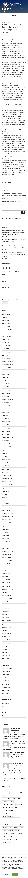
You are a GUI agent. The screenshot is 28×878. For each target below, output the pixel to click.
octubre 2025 (6, 333)
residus (5, 836)
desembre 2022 (6, 437)
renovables (13, 833)
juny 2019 (5, 570)
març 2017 (5, 655)
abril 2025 (5, 349)
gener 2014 (5, 693)
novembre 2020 (6, 516)
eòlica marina (11, 816)
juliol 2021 (5, 491)
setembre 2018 (6, 598)
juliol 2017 (5, 643)
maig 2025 (5, 345)
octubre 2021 (6, 481)
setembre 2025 (6, 336)
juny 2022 (5, 456)
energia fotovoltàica (8, 810)
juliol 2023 (5, 415)
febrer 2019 (5, 583)
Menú (14, 15)
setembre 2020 (6, 523)
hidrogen (5, 822)
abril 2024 (5, 387)
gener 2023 (5, 434)
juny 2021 (4, 494)
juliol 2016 (5, 662)
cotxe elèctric (11, 798)
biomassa (5, 793)
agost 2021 (5, 488)
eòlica (4, 816)
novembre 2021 (6, 478)
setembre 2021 (6, 485)
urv (16, 839)
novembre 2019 (6, 554)
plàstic (21, 827)
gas (21, 819)
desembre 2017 (6, 627)
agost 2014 (5, 671)
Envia (5, 303)
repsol (20, 833)
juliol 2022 (5, 453)
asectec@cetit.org (14, 732)
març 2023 (5, 428)
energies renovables (8, 813)
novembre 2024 (6, 364)
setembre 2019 (6, 560)
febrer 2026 (5, 323)
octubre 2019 (6, 557)
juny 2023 (5, 418)
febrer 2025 (5, 355)
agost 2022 (5, 450)
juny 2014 (5, 677)
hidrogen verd (13, 822)
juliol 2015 (5, 665)
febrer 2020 (5, 545)
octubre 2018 (6, 595)
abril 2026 (5, 320)
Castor (5, 796)
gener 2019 (5, 586)
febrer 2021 (5, 507)
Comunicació (5, 703)
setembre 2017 (6, 636)
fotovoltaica (6, 819)
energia (5, 807)
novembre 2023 (6, 402)
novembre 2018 (6, 592)
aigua (4, 790)
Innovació (4, 716)
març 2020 (5, 542)
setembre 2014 (6, 668)
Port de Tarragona (8, 830)
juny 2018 (5, 608)
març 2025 (5, 352)
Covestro (5, 801)
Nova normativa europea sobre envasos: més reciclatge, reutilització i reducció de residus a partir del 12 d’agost (13, 232)
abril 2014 (5, 684)
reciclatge (6, 833)
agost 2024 (5, 374)
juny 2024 (5, 380)
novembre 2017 (6, 630)
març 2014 (5, 687)
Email (4, 281)
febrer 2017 (5, 659)
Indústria (8, 182)
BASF (9, 790)
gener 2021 (5, 510)
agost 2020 (5, 526)
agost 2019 (5, 564)
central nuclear (12, 796)
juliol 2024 (5, 377)
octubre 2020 (6, 519)
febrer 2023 (5, 431)
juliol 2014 (5, 674)
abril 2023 (5, 425)
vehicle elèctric (7, 842)
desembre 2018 (6, 589)
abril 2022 (5, 462)
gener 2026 (5, 327)
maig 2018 (5, 611)
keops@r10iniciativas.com (16, 754)
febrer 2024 (5, 393)
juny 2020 (5, 532)
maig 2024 (5, 383)
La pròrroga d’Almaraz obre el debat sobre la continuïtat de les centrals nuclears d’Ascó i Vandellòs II (14, 224)
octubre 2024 (6, 368)
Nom (4, 274)
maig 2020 (5, 535)
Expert (6, 9)
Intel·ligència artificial (8, 825)
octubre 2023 (6, 406)
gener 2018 (5, 624)
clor (19, 796)
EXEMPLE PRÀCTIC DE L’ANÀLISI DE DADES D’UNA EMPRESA (14, 758)
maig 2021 (5, 497)
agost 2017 (5, 640)
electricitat (19, 804)
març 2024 (5, 390)
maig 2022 (5, 459)
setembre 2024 (6, 371)
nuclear (5, 827)
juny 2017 (4, 646)
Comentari (6, 287)
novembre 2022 (6, 440)
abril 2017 (5, 652)
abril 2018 (5, 614)
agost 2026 (5, 314)
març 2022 (5, 466)
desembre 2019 (6, 551)
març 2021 (5, 504)
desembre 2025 (6, 330)
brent (11, 793)
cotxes (18, 798)
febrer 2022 (5, 469)
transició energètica (8, 839)
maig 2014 (5, 681)
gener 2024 (5, 396)
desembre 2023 (6, 399)
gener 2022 (5, 472)
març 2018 (5, 617)
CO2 (4, 798)
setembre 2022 (6, 447)
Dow (11, 801)
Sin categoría (5, 719)
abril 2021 (5, 500)
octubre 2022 (6, 443)
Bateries (15, 790)
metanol (18, 825)
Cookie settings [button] (6, 874)
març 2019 (5, 579)
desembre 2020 (6, 513)
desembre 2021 (6, 475)
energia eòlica (13, 807)
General (4, 706)
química (17, 830)
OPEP (10, 827)
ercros (18, 813)
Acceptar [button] (15, 874)
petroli (16, 827)
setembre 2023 (6, 409)
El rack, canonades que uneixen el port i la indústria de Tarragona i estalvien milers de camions (13, 254)
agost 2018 (5, 602)
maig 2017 (5, 649)
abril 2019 (5, 576)
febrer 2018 (5, 621)
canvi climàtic (18, 793)
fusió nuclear (15, 819)
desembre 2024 (6, 361)
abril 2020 (5, 538)
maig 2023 (5, 421)
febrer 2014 (5, 690)
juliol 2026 (5, 317)
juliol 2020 (5, 529)
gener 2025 (5, 358)
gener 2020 (5, 548)
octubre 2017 (6, 633)
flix (18, 816)
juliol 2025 (5, 339)
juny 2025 (5, 342)
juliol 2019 (5, 567)
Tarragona (11, 836)
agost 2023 (5, 412)
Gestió (4, 709)
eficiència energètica (8, 804)
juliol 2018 (5, 605)
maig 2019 (5, 573)
